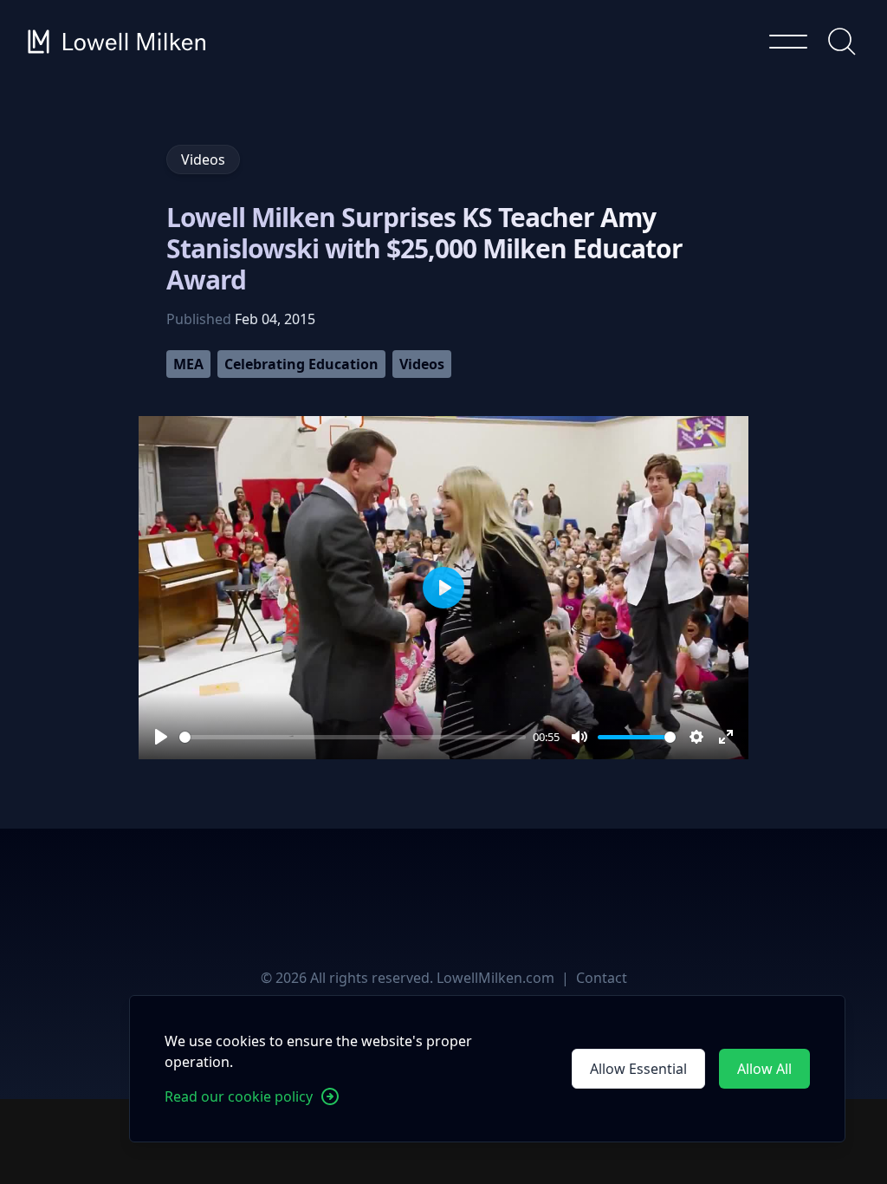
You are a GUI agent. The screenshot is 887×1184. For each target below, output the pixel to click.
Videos (421, 364)
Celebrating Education (301, 364)
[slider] (352, 737)
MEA (188, 364)
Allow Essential (638, 1068)
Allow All (764, 1068)
